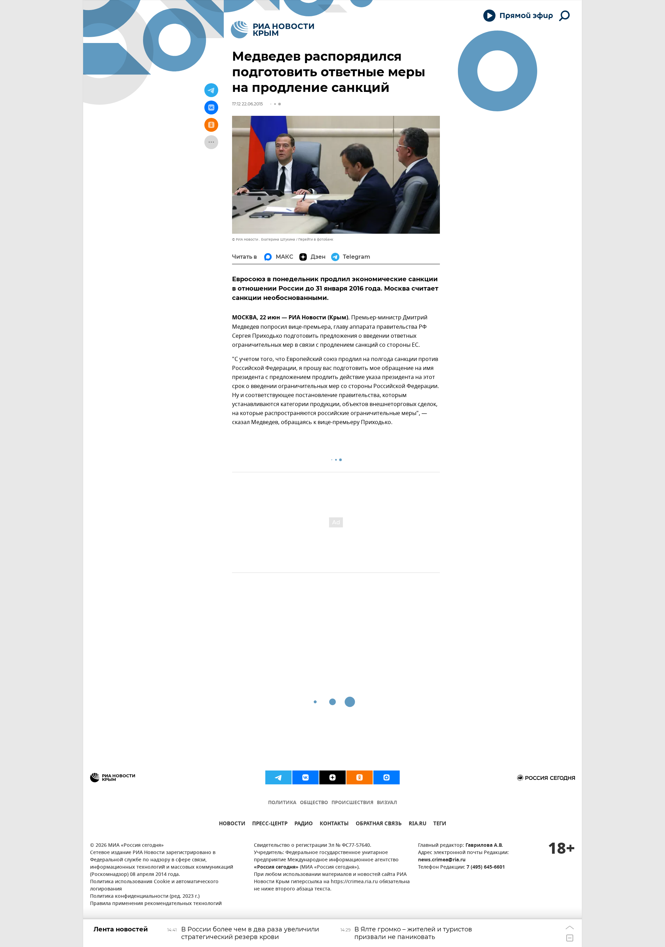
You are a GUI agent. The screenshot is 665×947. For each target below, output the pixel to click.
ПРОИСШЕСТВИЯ (352, 803)
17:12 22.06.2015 (247, 103)
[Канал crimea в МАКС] (386, 777)
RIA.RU (417, 824)
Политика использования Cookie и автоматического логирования (154, 885)
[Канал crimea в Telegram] (278, 777)
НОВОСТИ (232, 824)
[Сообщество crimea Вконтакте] (305, 777)
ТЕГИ (439, 824)
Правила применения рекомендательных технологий (156, 904)
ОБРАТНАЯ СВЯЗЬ (379, 824)
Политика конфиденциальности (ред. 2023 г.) (145, 897)
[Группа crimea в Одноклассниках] (359, 777)
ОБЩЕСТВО (314, 803)
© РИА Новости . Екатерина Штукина (263, 239)
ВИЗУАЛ (387, 803)
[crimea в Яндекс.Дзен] (332, 777)
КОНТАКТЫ (334, 824)
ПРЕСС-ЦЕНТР (269, 824)
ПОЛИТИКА (282, 803)
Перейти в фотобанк (315, 239)
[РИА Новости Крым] (272, 30)
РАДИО (303, 824)
